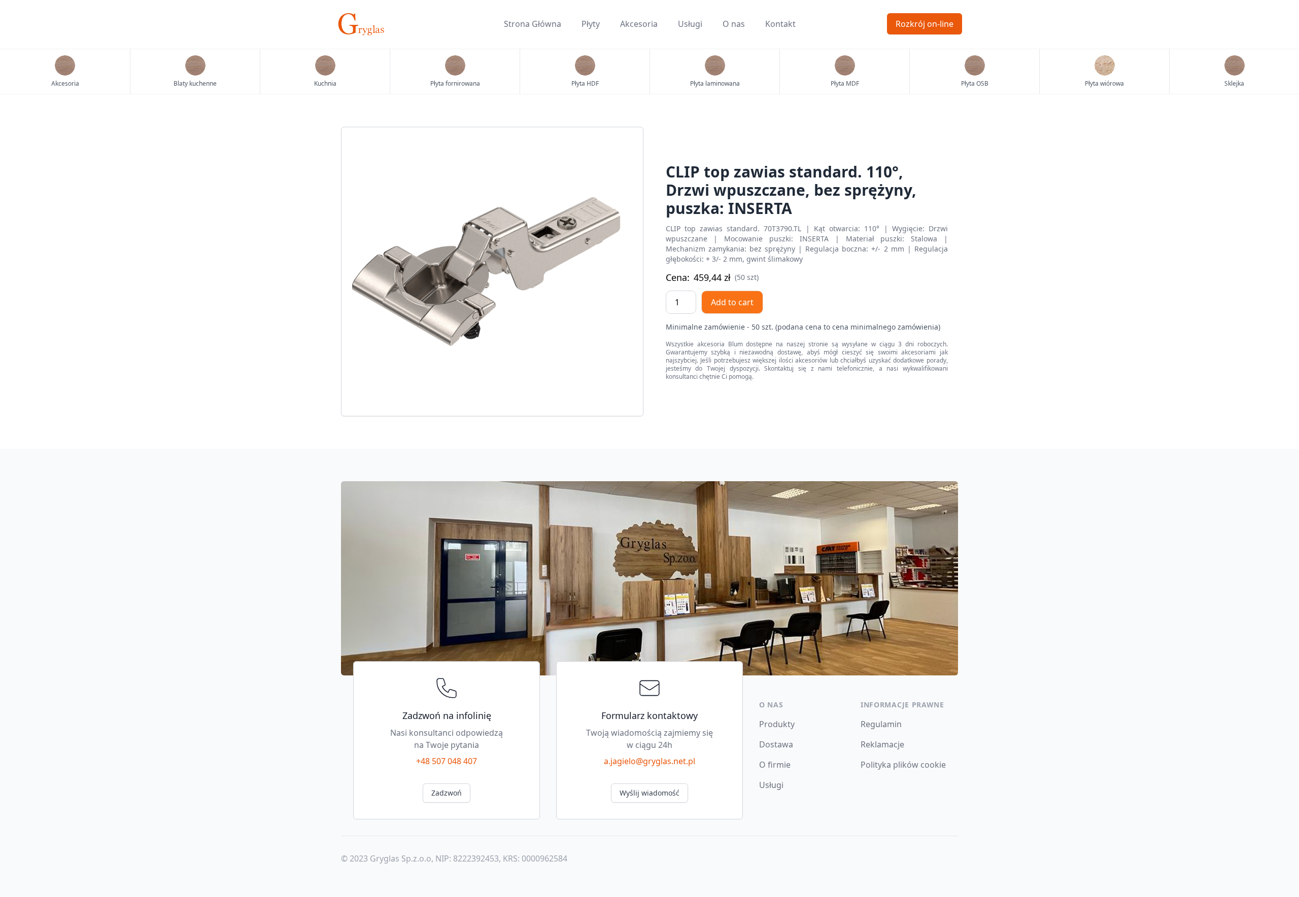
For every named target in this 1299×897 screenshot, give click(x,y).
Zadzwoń (446, 793)
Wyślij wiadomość (649, 793)
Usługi (690, 23)
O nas (734, 23)
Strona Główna (532, 23)
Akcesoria (639, 23)
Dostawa (776, 744)
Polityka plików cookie (903, 764)
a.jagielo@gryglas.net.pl (649, 761)
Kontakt (780, 23)
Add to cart (732, 302)
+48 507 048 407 (446, 761)
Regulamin (881, 724)
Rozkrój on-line (924, 23)
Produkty (777, 724)
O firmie (775, 764)
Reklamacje (882, 744)
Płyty (591, 23)
